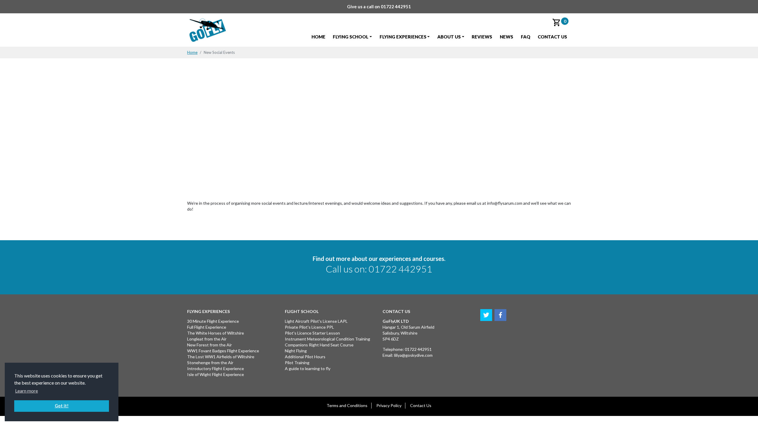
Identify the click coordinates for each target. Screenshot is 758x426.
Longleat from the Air (207, 338)
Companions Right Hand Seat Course (319, 344)
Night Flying (296, 350)
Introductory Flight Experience (215, 368)
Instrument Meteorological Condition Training (327, 338)
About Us (449, 36)
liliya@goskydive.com (413, 355)
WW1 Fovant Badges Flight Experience (223, 350)
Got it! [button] (62, 405)
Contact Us (552, 36)
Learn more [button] (26, 390)
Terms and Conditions (347, 405)
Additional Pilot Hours (305, 356)
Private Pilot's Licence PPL (309, 327)
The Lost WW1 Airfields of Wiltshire (220, 356)
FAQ (525, 36)
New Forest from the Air (209, 344)
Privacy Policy (389, 405)
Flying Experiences (403, 36)
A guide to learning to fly (307, 368)
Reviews (482, 36)
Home (318, 36)
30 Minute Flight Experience (213, 321)
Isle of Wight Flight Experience (215, 374)
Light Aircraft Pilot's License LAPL (316, 321)
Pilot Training (297, 362)
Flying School (350, 36)
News (506, 36)
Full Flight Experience (206, 327)
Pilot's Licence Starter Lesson (312, 332)
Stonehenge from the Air (210, 362)
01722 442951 (396, 6)
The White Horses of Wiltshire (215, 332)
